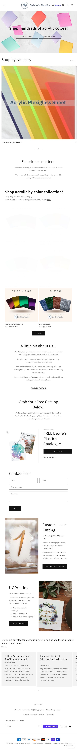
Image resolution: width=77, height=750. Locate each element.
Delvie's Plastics (15, 743)
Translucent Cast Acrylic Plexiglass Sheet (51, 241)
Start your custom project (55, 566)
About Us (18, 710)
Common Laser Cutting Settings (33, 714)
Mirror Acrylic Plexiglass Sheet (14, 324)
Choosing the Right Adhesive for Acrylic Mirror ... (54, 659)
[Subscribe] (39, 726)
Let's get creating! (18, 623)
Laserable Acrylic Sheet (11, 142)
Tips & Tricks (50, 714)
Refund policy (48, 743)
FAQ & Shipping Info (37, 710)
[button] (4, 5)
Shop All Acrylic (50, 36)
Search (59, 710)
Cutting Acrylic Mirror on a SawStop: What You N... (18, 657)
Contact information (37, 743)
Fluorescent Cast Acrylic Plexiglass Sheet (51, 284)
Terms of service (58, 743)
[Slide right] (43, 149)
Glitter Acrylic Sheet (45, 324)
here (49, 200)
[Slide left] (34, 149)
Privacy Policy (50, 710)
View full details (49, 457)
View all (72, 61)
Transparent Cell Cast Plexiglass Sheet (16, 241)
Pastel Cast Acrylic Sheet (12, 284)
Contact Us (25, 710)
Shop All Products (27, 36)
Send (15, 508)
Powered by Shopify (25, 743)
